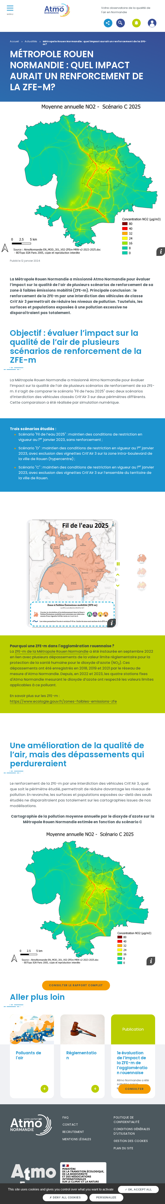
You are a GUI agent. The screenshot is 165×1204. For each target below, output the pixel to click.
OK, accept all (139, 1189)
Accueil (14, 41)
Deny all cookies (66, 1197)
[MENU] (10, 8)
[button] (121, 23)
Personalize (106, 1197)
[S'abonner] (136, 23)
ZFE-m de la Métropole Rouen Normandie (52, 651)
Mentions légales (77, 1139)
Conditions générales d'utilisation (132, 1131)
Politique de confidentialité (126, 1119)
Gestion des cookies (131, 1141)
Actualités (31, 41)
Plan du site (123, 1148)
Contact (70, 1124)
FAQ (66, 1117)
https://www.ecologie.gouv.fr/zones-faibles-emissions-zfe (63, 701)
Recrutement (73, 1132)
